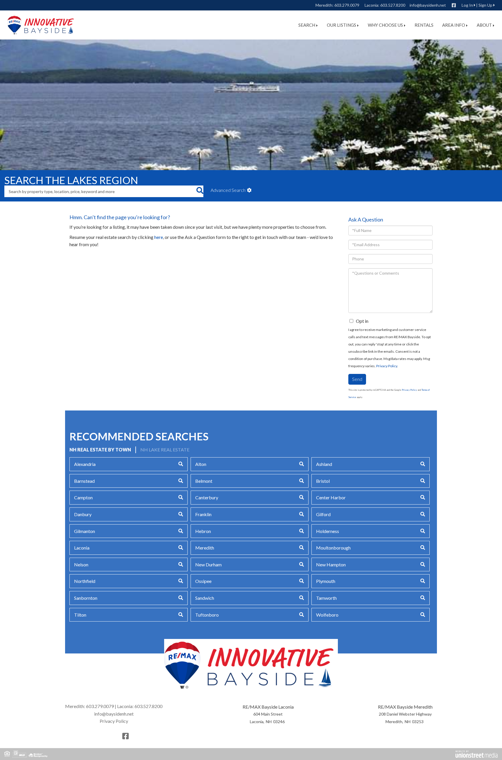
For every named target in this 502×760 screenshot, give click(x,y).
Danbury (83, 514)
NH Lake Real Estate (164, 449)
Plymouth (325, 581)
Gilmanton (84, 531)
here (158, 237)
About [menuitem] (484, 25)
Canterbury (206, 497)
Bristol (323, 481)
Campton (83, 497)
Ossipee (203, 581)
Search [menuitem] (306, 25)
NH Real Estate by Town (100, 449)
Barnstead (84, 481)
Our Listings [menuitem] (341, 25)
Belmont (203, 481)
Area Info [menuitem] (453, 25)
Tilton (80, 614)
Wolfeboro (327, 614)
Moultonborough (333, 547)
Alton (200, 464)
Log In (467, 5)
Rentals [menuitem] (424, 25)
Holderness (327, 531)
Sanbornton (85, 598)
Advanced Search (228, 190)
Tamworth (326, 598)
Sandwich (204, 598)
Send (357, 379)
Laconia (81, 547)
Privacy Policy (386, 366)
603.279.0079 (346, 5)
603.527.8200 (392, 5)
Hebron (203, 531)
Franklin (203, 514)
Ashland (324, 464)
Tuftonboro (207, 614)
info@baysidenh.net (428, 5)
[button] (199, 191)
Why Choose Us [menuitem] (385, 25)
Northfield (84, 581)
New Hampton (331, 564)
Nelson (81, 564)
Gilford (323, 514)
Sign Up (485, 5)
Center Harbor (331, 497)
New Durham (208, 564)
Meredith (204, 547)
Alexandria (85, 464)
